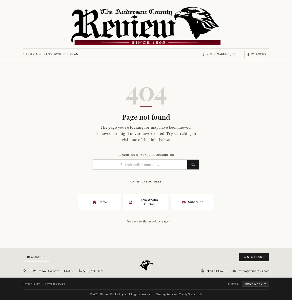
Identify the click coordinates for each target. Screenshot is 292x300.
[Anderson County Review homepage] (146, 26)
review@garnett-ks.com (253, 271)
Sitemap (233, 283)
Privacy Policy (31, 283)
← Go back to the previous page (146, 221)
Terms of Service (55, 283)
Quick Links (254, 283)
